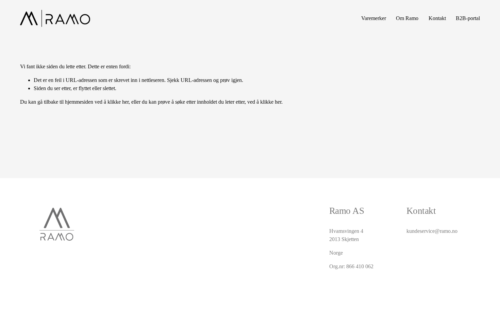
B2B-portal (468, 18)
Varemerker (373, 18)
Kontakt (437, 18)
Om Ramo (407, 18)
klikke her (118, 102)
